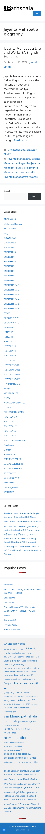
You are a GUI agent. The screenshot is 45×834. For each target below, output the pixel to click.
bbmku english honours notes (18, 653)
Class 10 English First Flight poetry (15, 668)
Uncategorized (16, 149)
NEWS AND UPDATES (14, 402)
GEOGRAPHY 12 (12, 322)
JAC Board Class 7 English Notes (17, 707)
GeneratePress (22, 829)
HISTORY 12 (10, 355)
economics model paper (12, 679)
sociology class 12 (10, 762)
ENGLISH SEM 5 (11, 303)
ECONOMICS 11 (12, 242)
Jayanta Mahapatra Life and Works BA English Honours (22, 52)
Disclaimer (9, 602)
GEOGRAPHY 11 (12, 318)
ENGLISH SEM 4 (11, 299)
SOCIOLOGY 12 (11, 477)
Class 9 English (12, 660)
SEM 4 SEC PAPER (12, 459)
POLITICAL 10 (11, 416)
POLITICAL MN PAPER (15, 440)
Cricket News (8, 675)
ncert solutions (16, 737)
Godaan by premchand (12, 696)
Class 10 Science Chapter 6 (13, 672)
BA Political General (13, 223)
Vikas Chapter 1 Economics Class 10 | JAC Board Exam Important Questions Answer (22, 550)
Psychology (9, 444)
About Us (8, 584)
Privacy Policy (10, 624)
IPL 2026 (26, 704)
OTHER (7, 407)
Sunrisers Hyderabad (25, 762)
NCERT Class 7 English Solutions (18, 729)
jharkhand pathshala (20, 716)
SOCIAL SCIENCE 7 (13, 468)
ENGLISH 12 (10, 261)
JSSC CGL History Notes (27, 722)
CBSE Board (35, 657)
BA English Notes (14, 643)
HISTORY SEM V (12, 379)
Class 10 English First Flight (15, 664)
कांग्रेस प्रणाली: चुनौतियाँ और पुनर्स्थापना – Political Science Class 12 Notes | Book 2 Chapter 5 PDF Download (20, 538)
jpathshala (10, 721)
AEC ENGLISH (10, 219)
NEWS (7, 397)
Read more (20, 140)
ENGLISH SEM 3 (11, 294)
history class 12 (25, 700)
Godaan (26, 693)
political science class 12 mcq (20, 757)
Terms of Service (12, 629)
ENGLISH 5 (9, 266)
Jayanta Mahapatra (19, 158)
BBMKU (31, 648)
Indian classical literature (13, 704)
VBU (36, 762)
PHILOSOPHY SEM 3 (14, 412)
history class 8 (9, 700)
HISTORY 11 (10, 350)
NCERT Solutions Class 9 (14, 742)
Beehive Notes (24, 657)
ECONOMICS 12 (12, 247)
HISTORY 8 (9, 360)
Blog (6, 233)
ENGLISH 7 (9, 270)
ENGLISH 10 (10, 252)
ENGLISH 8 (9, 275)
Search (7, 190)
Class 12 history (30, 672)
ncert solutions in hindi (13, 746)
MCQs (7, 388)
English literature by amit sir (21, 685)
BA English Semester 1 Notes (14, 649)
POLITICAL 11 (11, 421)
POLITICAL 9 (10, 435)
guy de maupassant (29, 696)
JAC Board (34, 704)
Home (7, 615)
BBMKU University (10, 657)
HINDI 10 (8, 332)
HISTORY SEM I (11, 365)
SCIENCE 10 (10, 454)
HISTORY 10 (10, 346)
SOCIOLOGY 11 (11, 473)
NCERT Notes (10, 732)
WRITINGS (9, 492)
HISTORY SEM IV (12, 374)
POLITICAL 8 (10, 430)
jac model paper (10, 711)
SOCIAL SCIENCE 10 (13, 463)
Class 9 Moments (29, 661)
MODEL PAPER (11, 393)
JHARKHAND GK (12, 383)
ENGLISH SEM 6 (11, 308)
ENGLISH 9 (9, 280)
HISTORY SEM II (12, 369)
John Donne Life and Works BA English (22, 521)
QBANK (7, 449)
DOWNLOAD (10, 238)
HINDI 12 (8, 341)
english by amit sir (29, 679)
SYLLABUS (9, 482)
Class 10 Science (33, 668)
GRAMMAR (9, 327)
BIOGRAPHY (10, 228)
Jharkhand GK (10, 620)
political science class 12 (17, 753)
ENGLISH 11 (10, 256)
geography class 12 (13, 692)
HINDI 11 (8, 336)
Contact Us (9, 597)
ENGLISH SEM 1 (11, 285)
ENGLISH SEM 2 (11, 289)
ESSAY (7, 313)
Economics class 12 (23, 675)
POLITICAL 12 (11, 426)
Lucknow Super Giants (11, 726)
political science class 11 (13, 750)
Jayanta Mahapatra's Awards (21, 177)
